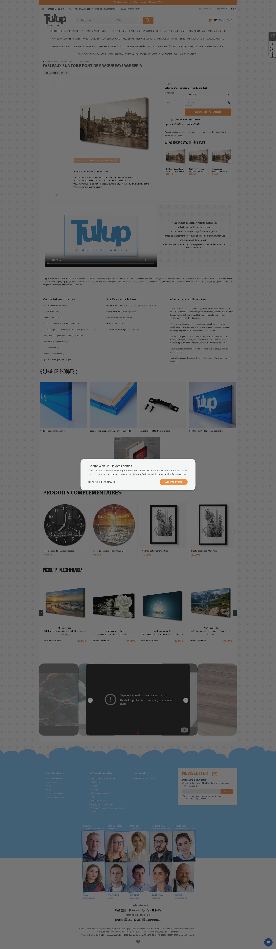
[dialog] (137, 474)
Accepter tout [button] (173, 482)
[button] (101, 482)
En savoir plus (179, 474)
